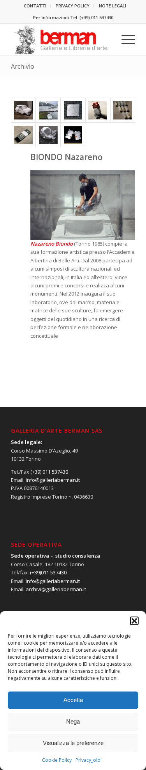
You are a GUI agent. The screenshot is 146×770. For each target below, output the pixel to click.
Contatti (35, 6)
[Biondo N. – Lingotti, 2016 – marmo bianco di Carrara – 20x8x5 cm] (122, 110)
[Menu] (124, 39)
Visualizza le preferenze (73, 743)
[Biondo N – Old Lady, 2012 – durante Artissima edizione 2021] (48, 110)
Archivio (22, 66)
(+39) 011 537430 (96, 17)
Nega (73, 721)
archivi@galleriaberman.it (56, 589)
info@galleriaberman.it (53, 479)
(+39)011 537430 (48, 572)
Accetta (73, 700)
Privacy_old (88, 760)
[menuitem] (35, 6)
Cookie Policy (57, 760)
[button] (134, 621)
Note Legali (112, 6)
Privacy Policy (73, 6)
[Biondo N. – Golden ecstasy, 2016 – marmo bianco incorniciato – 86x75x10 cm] (73, 135)
